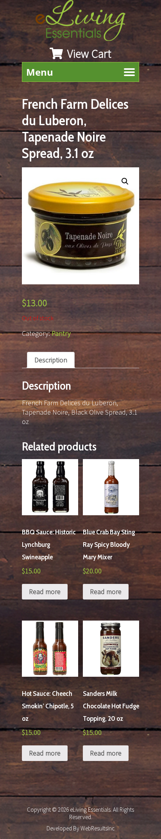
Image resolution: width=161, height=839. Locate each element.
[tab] (51, 360)
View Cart (88, 53)
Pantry (61, 333)
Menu (39, 72)
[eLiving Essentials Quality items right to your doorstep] (84, 22)
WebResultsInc (97, 828)
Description (50, 359)
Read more (45, 591)
